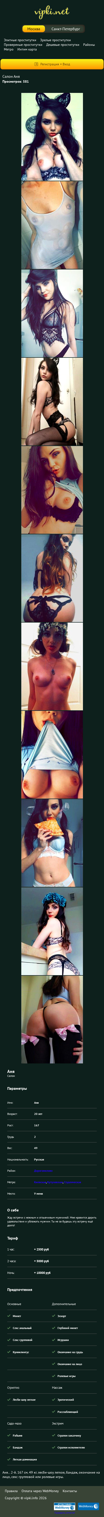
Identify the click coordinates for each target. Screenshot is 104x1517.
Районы (89, 44)
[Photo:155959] (52, 843)
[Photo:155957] (52, 666)
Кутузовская (55, 1182)
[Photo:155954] (52, 402)
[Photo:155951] (52, 137)
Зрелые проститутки (55, 40)
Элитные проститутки (20, 40)
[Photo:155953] (52, 313)
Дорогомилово (43, 1170)
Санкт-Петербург (66, 28)
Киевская (40, 1182)
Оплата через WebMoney (40, 1491)
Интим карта (27, 49)
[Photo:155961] (52, 1019)
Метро (9, 49)
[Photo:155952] (52, 225)
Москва (33, 28)
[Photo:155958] (52, 755)
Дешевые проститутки (62, 44)
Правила (11, 1491)
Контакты (70, 1491)
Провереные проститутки (23, 44)
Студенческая (72, 1182)
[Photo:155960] (52, 931)
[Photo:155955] (52, 490)
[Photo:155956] (52, 578)
